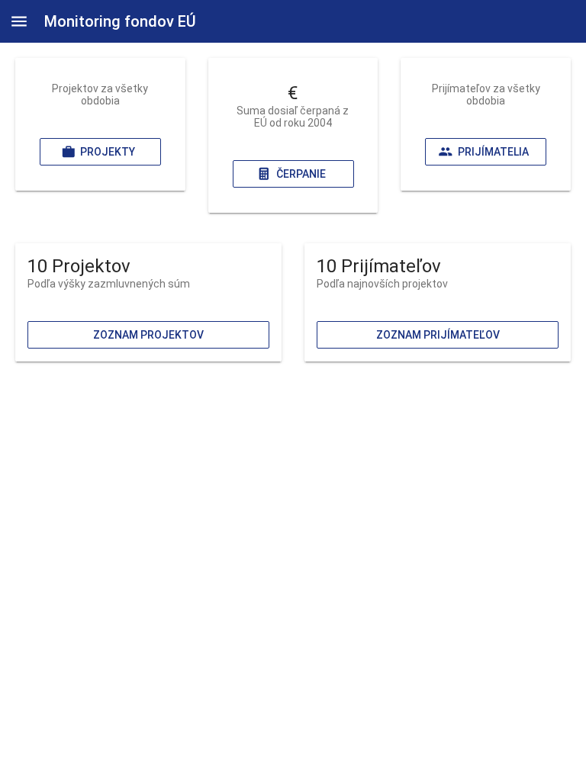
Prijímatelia (493, 152)
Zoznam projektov (148, 335)
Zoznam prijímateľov (438, 335)
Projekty (107, 152)
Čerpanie (300, 174)
